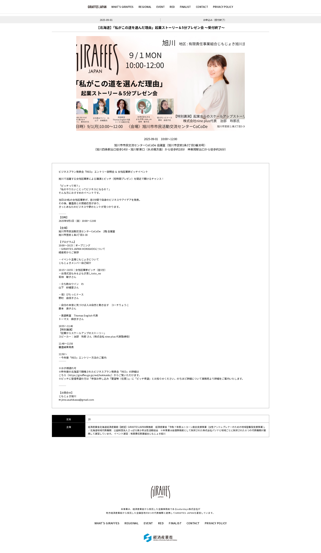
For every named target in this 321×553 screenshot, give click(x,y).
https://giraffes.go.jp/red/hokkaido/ (90, 375)
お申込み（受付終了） (215, 20)
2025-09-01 (106, 20)
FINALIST (185, 7)
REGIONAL (145, 7)
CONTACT (202, 7)
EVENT (160, 7)
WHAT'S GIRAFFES (122, 7)
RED (172, 7)
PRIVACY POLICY (223, 7)
